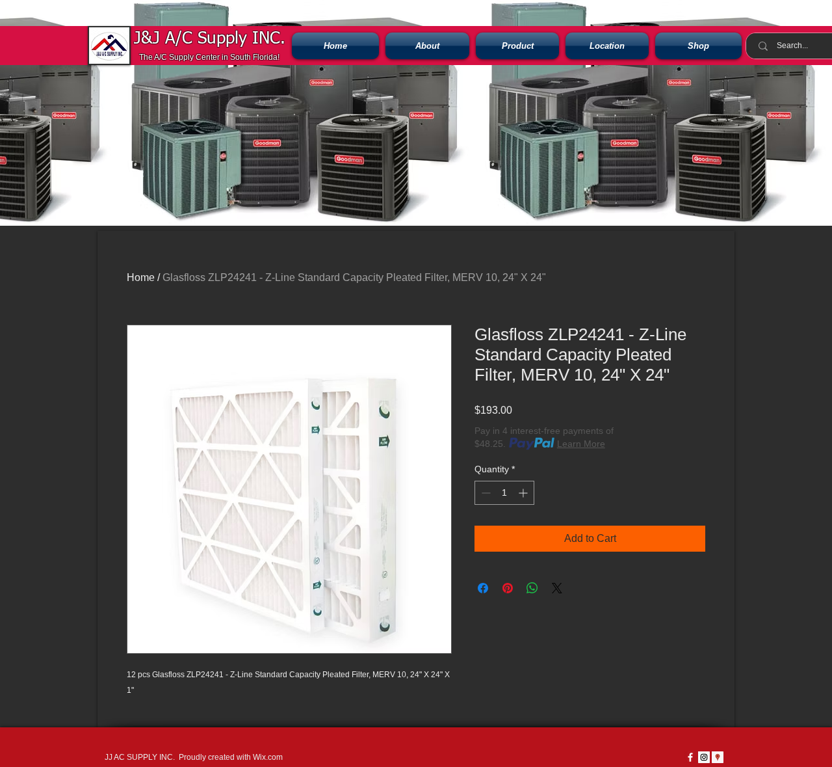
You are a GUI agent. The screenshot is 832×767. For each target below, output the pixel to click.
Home (141, 277)
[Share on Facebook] (483, 588)
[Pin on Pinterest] (507, 588)
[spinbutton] (504, 492)
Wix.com (268, 757)
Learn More (581, 443)
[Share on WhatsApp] (532, 588)
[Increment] (524, 492)
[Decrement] (484, 492)
